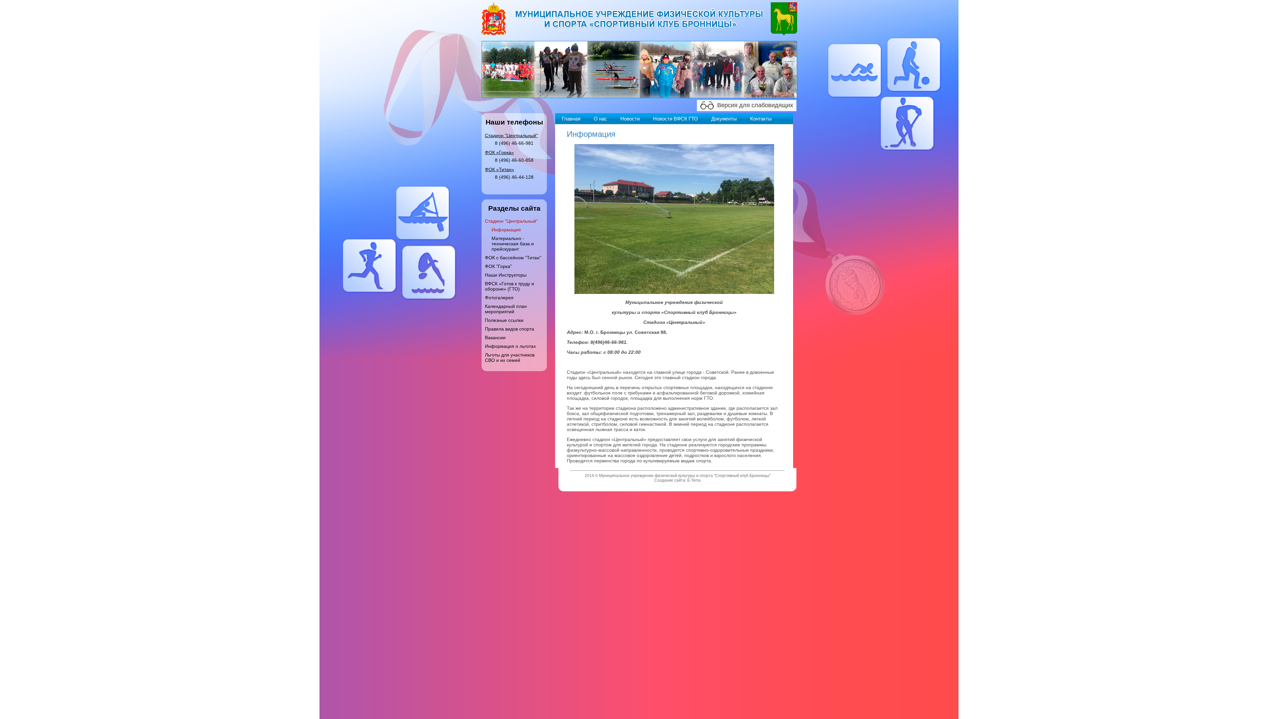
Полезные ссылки (504, 320)
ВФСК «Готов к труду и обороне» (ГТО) (509, 286)
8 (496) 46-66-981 (514, 143)
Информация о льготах (510, 346)
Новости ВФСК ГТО (675, 118)
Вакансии (495, 337)
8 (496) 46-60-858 (514, 160)
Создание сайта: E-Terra (677, 480)
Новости (630, 118)
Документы (724, 118)
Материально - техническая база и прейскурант (513, 244)
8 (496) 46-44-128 (514, 177)
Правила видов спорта (509, 329)
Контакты (761, 118)
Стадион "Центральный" (511, 221)
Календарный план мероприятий (506, 309)
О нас (600, 118)
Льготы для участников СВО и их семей (509, 357)
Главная (571, 118)
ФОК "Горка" (498, 266)
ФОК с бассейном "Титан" (513, 257)
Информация (506, 229)
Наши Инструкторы (506, 275)
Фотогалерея (499, 297)
